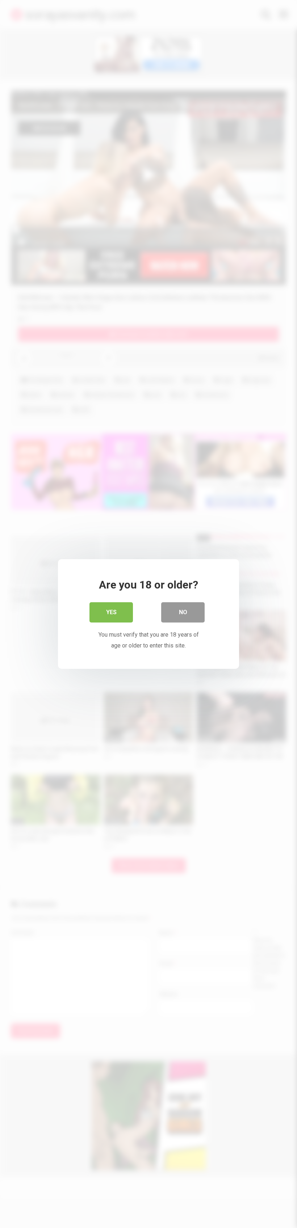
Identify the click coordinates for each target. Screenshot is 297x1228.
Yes (111, 612)
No (183, 612)
